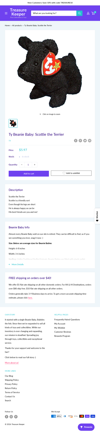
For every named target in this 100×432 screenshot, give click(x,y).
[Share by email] (89, 140)
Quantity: (13, 164)
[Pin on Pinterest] (80, 140)
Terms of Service (12, 392)
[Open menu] (6, 13)
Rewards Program (62, 336)
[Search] (79, 13)
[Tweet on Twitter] (85, 140)
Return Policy (11, 388)
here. (30, 297)
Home (7, 25)
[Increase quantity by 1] (34, 164)
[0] (93, 13)
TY (10, 141)
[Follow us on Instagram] (11, 416)
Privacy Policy (11, 384)
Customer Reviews (62, 332)
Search (8, 400)
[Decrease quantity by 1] (21, 164)
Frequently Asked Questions (67, 319)
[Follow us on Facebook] (6, 416)
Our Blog (9, 376)
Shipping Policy (12, 380)
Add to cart (29, 173)
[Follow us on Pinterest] (16, 416)
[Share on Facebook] (75, 140)
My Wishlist (59, 328)
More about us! (12, 362)
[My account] (88, 13)
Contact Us (10, 396)
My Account (59, 323)
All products (17, 25)
